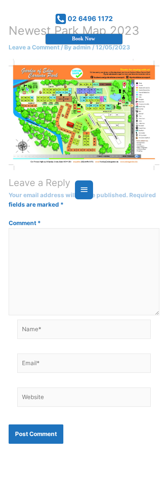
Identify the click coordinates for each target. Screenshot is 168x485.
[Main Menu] (84, 189)
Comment (25, 223)
